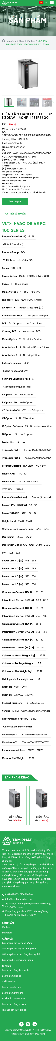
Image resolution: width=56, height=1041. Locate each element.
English (48, 9)
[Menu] (52, 2)
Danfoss (31, 41)
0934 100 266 (26, 894)
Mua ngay (15, 201)
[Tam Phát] (9, 3)
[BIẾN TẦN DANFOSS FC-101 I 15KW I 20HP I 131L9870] (41, 798)
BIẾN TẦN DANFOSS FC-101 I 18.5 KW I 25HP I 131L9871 (14, 817)
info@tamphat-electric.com (18, 899)
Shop (21, 41)
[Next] (49, 76)
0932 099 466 (11, 894)
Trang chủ (11, 41)
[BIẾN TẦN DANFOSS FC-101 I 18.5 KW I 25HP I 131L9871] (14, 798)
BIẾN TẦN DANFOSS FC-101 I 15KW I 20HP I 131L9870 (42, 817)
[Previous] (7, 76)
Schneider (7, 933)
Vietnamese (50, 15)
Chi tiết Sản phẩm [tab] (15, 213)
